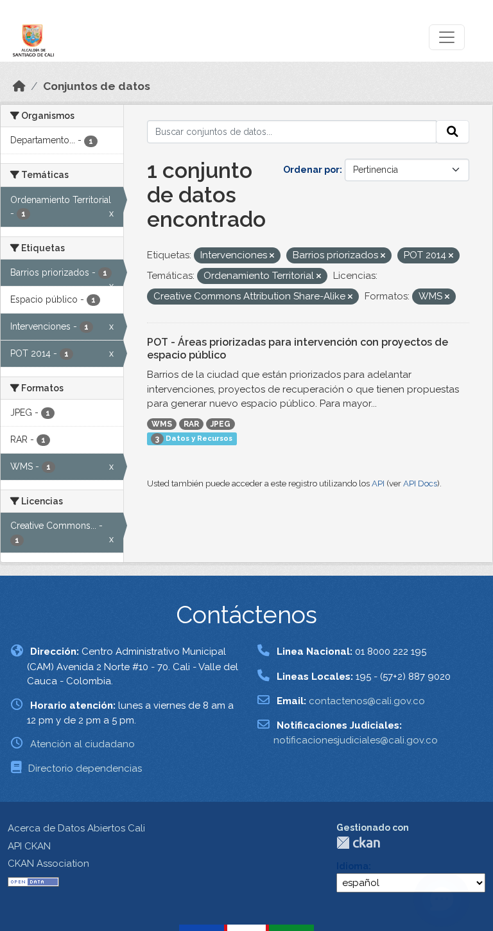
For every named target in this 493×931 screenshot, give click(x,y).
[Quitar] (272, 256)
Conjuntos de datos (96, 86)
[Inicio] (19, 86)
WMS (161, 424)
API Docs (420, 483)
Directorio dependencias (85, 768)
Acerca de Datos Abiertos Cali (76, 828)
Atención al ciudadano (82, 744)
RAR (191, 424)
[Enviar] (452, 131)
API (378, 483)
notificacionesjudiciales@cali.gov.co (355, 740)
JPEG (220, 424)
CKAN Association (48, 863)
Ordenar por (311, 169)
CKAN (358, 842)
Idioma (352, 866)
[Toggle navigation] (447, 37)
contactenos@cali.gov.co (367, 701)
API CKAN (29, 846)
